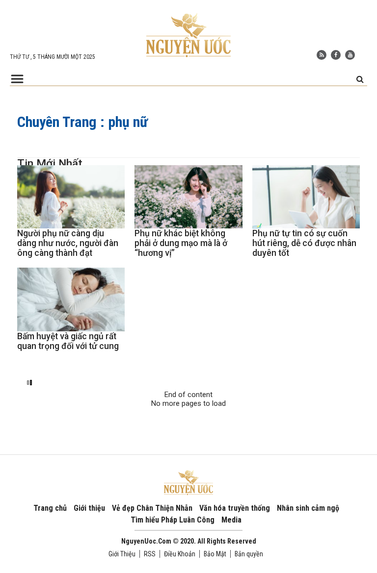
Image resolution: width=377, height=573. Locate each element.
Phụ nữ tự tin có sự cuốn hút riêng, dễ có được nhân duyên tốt (304, 243)
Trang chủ (50, 508)
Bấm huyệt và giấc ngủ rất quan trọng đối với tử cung (68, 341)
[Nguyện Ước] (188, 34)
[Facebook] (336, 55)
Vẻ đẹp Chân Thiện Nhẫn (152, 508)
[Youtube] (350, 55)
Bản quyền (249, 554)
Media (231, 519)
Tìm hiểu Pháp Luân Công (173, 519)
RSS (150, 554)
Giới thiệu (89, 508)
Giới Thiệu (121, 554)
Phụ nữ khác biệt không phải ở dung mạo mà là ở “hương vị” (181, 243)
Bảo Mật (215, 554)
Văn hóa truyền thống (234, 508)
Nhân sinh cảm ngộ (308, 508)
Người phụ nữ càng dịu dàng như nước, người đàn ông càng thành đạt (67, 243)
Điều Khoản (179, 554)
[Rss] (321, 55)
